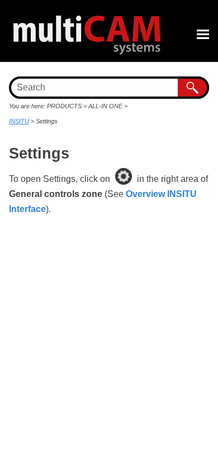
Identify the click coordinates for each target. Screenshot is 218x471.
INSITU (19, 121)
